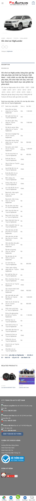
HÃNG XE (9, 38)
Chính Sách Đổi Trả (7, 450)
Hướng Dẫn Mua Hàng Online (10, 445)
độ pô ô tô (15, 357)
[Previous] (1, 381)
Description (5, 64)
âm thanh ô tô (25, 357)
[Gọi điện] (18, 497)
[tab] (18, 64)
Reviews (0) (5, 68)
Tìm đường (4, 500)
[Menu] (2, 3)
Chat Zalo (11, 500)
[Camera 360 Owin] (27, 376)
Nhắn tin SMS (32, 500)
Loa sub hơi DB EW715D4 (8, 387)
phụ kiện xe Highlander (16, 355)
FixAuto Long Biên (9, 405)
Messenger (25, 500)
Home (3, 38)
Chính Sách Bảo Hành (7, 448)
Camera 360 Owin (24, 387)
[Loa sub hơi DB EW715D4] (9, 376)
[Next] (35, 381)
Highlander (23, 38)
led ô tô (7, 357)
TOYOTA (15, 38)
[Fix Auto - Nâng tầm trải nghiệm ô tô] (19, 3)
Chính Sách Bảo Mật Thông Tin (10, 453)
